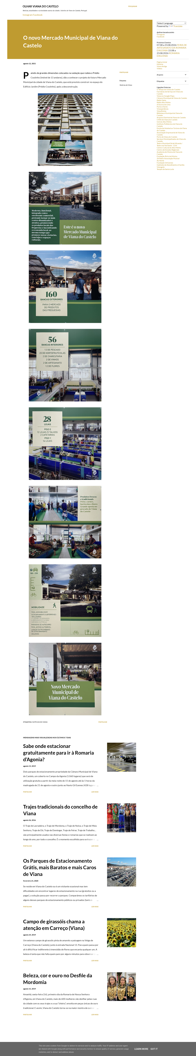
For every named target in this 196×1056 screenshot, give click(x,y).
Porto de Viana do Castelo (167, 137)
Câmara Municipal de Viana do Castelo (172, 98)
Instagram (28, 14)
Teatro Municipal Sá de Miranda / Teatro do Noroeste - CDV (169, 144)
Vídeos (159, 68)
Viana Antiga (162, 66)
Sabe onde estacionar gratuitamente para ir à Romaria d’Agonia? (58, 752)
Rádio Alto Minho (164, 102)
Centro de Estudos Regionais (168, 150)
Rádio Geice (161, 100)
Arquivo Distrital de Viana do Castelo (171, 117)
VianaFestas (161, 111)
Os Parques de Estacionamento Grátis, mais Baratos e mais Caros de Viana (59, 867)
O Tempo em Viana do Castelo (168, 89)
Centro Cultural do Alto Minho (169, 148)
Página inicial (162, 62)
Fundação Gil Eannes (165, 163)
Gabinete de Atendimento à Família (170, 165)
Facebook (37, 14)
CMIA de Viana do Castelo (167, 120)
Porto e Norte (162, 107)
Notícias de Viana (126, 85)
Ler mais (94, 792)
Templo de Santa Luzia (165, 169)
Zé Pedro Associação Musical (168, 158)
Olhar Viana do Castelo (40, 6)
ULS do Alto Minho (164, 122)
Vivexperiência (162, 109)
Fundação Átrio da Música (167, 156)
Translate (177, 26)
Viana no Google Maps (165, 96)
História (160, 64)
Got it (154, 1049)
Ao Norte (160, 160)
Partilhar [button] (124, 72)
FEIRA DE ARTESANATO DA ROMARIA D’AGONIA (172, 48)
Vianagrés (161, 167)
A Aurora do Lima (163, 104)
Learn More (141, 1049)
